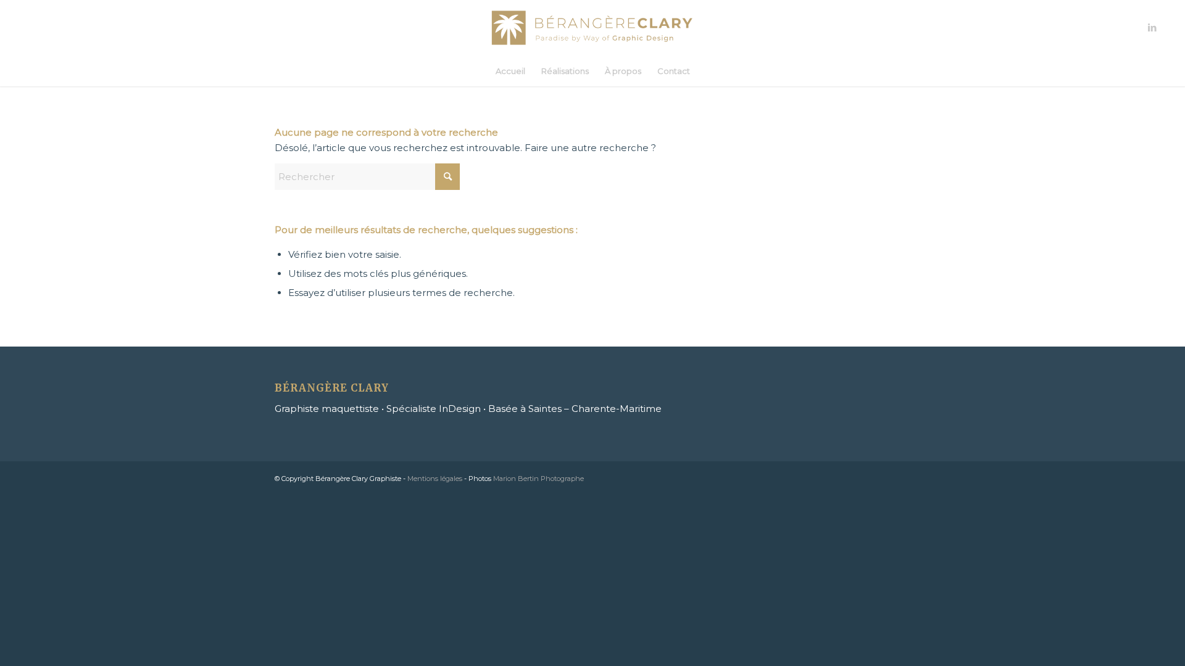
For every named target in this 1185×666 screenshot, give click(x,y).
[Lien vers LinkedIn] (1152, 27)
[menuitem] (510, 71)
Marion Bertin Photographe (538, 478)
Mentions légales (434, 478)
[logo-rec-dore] (593, 28)
